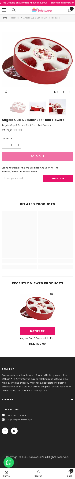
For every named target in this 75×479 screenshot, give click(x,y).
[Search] (14, 10)
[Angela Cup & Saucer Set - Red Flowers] (37, 308)
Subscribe (58, 178)
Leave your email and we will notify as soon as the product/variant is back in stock (30, 169)
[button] (63, 92)
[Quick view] (51, 294)
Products (15, 18)
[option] (37, 59)
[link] (19, 261)
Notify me (37, 331)
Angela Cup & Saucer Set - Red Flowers (37, 338)
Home (4, 18)
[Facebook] (5, 431)
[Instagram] (14, 431)
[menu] (4, 10)
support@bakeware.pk (20, 419)
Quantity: (7, 138)
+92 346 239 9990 (17, 415)
